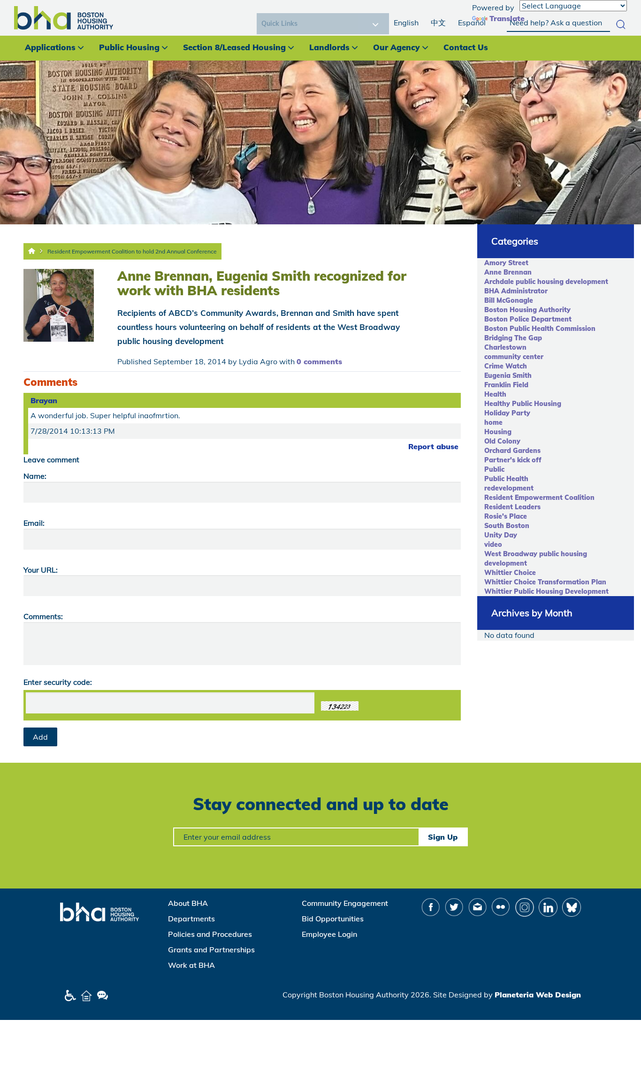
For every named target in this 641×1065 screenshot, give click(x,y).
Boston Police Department (528, 319)
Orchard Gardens (512, 450)
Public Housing (129, 47)
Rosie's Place (505, 516)
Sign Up (443, 837)
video (493, 544)
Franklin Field (506, 385)
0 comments (319, 361)
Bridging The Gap (513, 338)
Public (494, 469)
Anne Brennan (508, 272)
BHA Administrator (516, 291)
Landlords (329, 47)
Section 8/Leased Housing (234, 47)
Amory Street (506, 263)
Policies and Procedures (210, 934)
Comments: (43, 616)
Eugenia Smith (508, 375)
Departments (191, 918)
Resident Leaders (512, 507)
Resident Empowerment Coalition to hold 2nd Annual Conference (132, 251)
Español (472, 22)
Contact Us (465, 47)
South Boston (506, 525)
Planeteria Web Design (538, 994)
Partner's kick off (513, 460)
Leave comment (51, 459)
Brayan (44, 400)
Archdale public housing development (546, 281)
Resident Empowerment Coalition (539, 497)
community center (513, 356)
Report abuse (433, 446)
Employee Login (329, 934)
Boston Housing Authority (527, 310)
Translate (507, 18)
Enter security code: (57, 682)
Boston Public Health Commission (539, 328)
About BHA (188, 903)
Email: (34, 523)
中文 (438, 22)
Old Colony (502, 441)
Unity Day (500, 535)
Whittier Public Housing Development (546, 591)
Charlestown (505, 347)
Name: (34, 476)
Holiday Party (507, 413)
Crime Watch (505, 366)
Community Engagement (345, 903)
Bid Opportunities (333, 918)
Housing (497, 432)
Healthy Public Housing (522, 403)
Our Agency (396, 47)
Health (495, 394)
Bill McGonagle (508, 300)
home (493, 422)
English (406, 22)
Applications (50, 47)
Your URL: (40, 570)
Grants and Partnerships (211, 949)
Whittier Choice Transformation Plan (545, 582)
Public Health (506, 479)
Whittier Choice (510, 572)
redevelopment (509, 488)
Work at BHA (191, 965)
